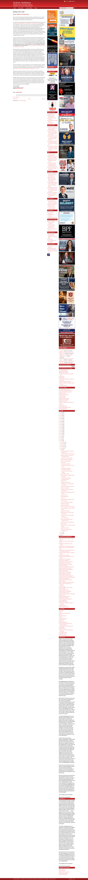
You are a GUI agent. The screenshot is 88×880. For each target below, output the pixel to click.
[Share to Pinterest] (18, 86)
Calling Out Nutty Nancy (64, 371)
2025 (61, 414)
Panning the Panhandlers (65, 510)
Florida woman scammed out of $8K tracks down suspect (52, 160)
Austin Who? (62, 376)
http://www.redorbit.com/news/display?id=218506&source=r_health (27, 68)
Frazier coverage (63, 395)
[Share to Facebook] (17, 86)
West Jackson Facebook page (65, 613)
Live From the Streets (63, 385)
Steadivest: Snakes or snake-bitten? (66, 564)
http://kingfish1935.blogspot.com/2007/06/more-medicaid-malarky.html (27, 23)
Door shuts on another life (64, 560)
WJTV (61, 614)
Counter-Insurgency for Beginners (67, 459)
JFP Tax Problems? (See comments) (66, 587)
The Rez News (62, 619)
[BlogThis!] (15, 86)
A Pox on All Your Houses (64, 606)
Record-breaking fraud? (64, 570)
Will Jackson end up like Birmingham (66, 569)
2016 (61, 427)
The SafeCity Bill (63, 588)
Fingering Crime (63, 480)
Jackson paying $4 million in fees (65, 568)
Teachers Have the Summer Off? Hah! (67, 522)
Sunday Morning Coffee (65, 473)
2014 (61, 430)
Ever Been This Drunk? (65, 503)
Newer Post (15, 98)
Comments (73, 1)
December (63, 442)
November (63, 443)
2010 (61, 436)
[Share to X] (16, 86)
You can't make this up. (65, 517)
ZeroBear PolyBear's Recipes (65, 389)
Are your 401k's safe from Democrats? (66, 575)
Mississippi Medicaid (19, 88)
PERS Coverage (63, 393)
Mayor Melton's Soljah (64, 527)
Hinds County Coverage (64, 394)
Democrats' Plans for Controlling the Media (67, 577)
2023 (61, 417)
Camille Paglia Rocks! (64, 496)
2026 (61, 412)
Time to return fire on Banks (64, 555)
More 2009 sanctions (63, 874)
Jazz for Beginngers (63, 600)
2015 (61, 428)
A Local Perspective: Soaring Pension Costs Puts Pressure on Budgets (52, 202)
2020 (61, 421)
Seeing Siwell (62, 377)
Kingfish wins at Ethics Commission (66, 579)
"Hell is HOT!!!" (63, 462)
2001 (61, 535)
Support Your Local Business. (66, 461)
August (62, 448)
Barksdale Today (63, 633)
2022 (61, 418)
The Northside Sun (63, 615)
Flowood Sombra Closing (52, 217)
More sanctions (62, 870)
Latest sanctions (62, 869)
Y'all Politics (62, 610)
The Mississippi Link (63, 618)
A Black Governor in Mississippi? (65, 591)
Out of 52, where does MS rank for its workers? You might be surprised (52, 128)
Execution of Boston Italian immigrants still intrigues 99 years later (52, 168)
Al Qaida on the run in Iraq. (65, 482)
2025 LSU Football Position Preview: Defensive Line (51, 226)
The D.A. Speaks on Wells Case (65, 381)
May (62, 533)
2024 (61, 415)
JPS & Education (63, 397)
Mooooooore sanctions (64, 873)
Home (29, 98)
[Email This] (13, 86)
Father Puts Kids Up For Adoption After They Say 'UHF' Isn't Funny (52, 174)
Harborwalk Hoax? (63, 605)
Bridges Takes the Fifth (64, 372)
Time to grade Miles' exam (64, 592)
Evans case (62, 404)
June (62, 532)
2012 (61, 433)
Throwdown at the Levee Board (65, 559)
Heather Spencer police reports (65, 573)
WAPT (61, 617)
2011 (61, 434)
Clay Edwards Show (63, 632)
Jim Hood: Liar (62, 586)
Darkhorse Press (63, 628)
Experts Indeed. (63, 523)
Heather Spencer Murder (64, 399)
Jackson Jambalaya (22, 2)
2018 (61, 424)
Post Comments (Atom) (22, 100)
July (61, 449)
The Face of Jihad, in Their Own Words (67, 506)
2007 (61, 440)
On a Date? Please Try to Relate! (66, 458)
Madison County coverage (64, 398)
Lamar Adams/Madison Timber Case (66, 390)
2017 (61, 425)
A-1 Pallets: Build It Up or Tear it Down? (67, 453)
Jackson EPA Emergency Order (65, 407)
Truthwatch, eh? (62, 595)
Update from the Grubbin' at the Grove (67, 486)
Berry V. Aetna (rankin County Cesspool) (67, 582)
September (63, 446)
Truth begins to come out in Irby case (66, 561)
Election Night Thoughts (64, 597)
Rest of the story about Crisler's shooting (67, 566)
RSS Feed (67, 1)
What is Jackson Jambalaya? (65, 596)
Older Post (43, 98)
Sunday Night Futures (52, 248)
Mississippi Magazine (63, 622)
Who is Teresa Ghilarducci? (64, 578)
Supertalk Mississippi (63, 635)
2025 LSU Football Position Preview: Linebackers (51, 222)
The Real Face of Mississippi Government (67, 546)
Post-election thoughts (64, 565)
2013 (61, 431)
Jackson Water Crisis (63, 408)
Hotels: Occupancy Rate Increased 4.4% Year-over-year (53, 251)
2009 (61, 437)
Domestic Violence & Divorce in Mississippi (67, 593)
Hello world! (50, 239)
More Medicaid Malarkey (21, 14)
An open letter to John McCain (65, 574)
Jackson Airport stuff (63, 406)
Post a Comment (16, 97)
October (62, 445)
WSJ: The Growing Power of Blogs (67, 502)
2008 (61, 439)
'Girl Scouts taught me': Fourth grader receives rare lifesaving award (52, 164)
